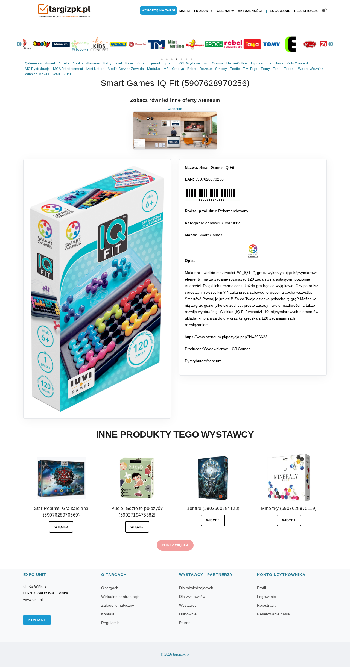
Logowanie (280, 11)
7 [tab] (191, 59)
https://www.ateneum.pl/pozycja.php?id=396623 (226, 337)
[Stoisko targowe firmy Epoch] (205, 44)
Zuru (67, 74)
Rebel (191, 69)
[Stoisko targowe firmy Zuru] (319, 44)
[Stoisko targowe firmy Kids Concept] (90, 44)
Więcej (61, 527)
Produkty (203, 11)
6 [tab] (186, 59)
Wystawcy (187, 605)
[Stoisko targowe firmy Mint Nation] (166, 44)
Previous (19, 44)
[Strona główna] (64, 11)
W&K (56, 74)
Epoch (169, 63)
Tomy (265, 69)
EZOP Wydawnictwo (193, 63)
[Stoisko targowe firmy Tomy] (262, 44)
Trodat (289, 69)
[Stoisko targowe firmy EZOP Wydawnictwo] (281, 44)
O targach (109, 588)
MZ (166, 69)
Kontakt (36, 620)
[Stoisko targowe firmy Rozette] (128, 44)
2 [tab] (167, 59)
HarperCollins (237, 63)
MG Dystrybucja (37, 69)
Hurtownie (188, 614)
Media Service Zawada (126, 69)
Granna (217, 63)
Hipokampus (261, 63)
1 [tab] (162, 59)
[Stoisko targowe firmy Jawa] (243, 44)
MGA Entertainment (68, 69)
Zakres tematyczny (117, 605)
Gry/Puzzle (231, 223)
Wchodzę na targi (158, 10)
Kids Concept (297, 63)
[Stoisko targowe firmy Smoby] (32, 44)
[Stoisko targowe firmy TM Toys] (147, 44)
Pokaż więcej (175, 545)
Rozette (206, 69)
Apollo (77, 63)
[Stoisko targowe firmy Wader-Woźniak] (109, 44)
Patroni (185, 623)
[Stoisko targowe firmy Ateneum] (51, 44)
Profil (261, 588)
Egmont (154, 63)
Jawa (279, 63)
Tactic (235, 69)
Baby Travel (112, 63)
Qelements (33, 63)
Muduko (153, 69)
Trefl (277, 69)
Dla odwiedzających (196, 588)
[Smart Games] (253, 251)
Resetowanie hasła (273, 614)
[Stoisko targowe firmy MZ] (300, 44)
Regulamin (110, 623)
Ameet (50, 63)
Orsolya (178, 69)
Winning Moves (37, 74)
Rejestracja (306, 11)
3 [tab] (171, 59)
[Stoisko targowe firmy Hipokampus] (185, 44)
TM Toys (250, 69)
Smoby (221, 69)
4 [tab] (176, 59)
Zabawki (212, 223)
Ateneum (93, 63)
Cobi (141, 63)
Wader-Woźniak (310, 69)
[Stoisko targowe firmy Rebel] (224, 44)
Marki (184, 11)
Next (331, 44)
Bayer (129, 63)
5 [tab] (181, 59)
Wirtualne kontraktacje (120, 596)
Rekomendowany (233, 211)
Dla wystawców (192, 596)
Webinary (225, 11)
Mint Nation (95, 69)
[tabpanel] (33, 44)
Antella (64, 63)
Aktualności (250, 11)
